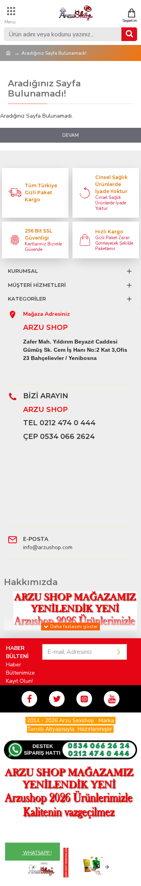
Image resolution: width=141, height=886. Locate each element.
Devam (70, 135)
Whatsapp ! (37, 853)
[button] (34, 867)
